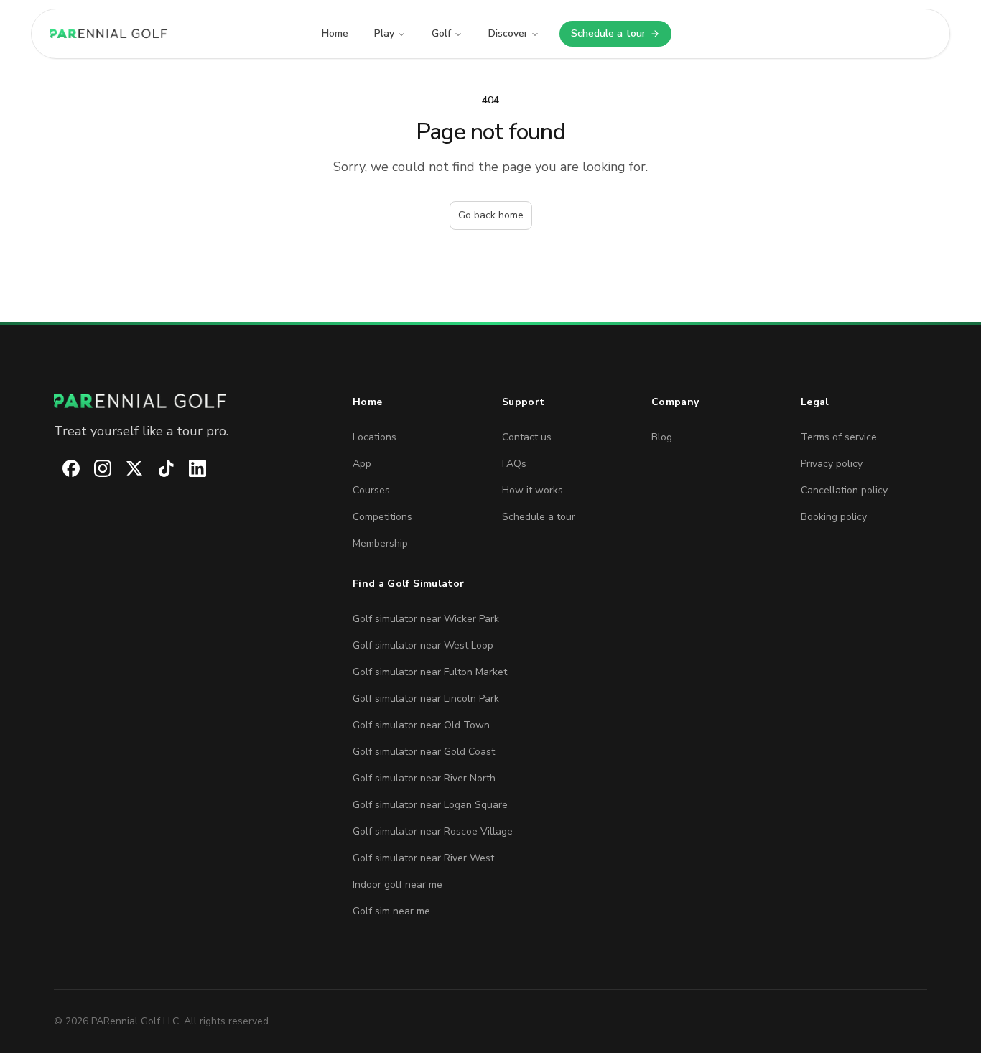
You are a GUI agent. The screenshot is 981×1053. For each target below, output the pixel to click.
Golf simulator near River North (424, 778)
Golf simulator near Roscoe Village (433, 831)
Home (335, 33)
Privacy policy (832, 463)
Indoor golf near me (397, 884)
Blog (661, 437)
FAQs (514, 463)
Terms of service (839, 437)
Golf (441, 33)
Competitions (382, 517)
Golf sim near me (391, 911)
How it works (532, 490)
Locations (374, 437)
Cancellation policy (844, 490)
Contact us (527, 437)
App (362, 463)
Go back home (491, 215)
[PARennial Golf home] (192, 401)
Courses (371, 490)
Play (384, 33)
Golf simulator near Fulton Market (430, 672)
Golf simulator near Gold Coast (424, 752)
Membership (380, 543)
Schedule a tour (621, 37)
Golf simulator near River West (423, 858)
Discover (508, 33)
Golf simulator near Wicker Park (426, 619)
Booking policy (834, 517)
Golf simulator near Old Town (421, 725)
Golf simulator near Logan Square (430, 805)
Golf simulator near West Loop (423, 645)
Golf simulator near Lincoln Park (426, 698)
